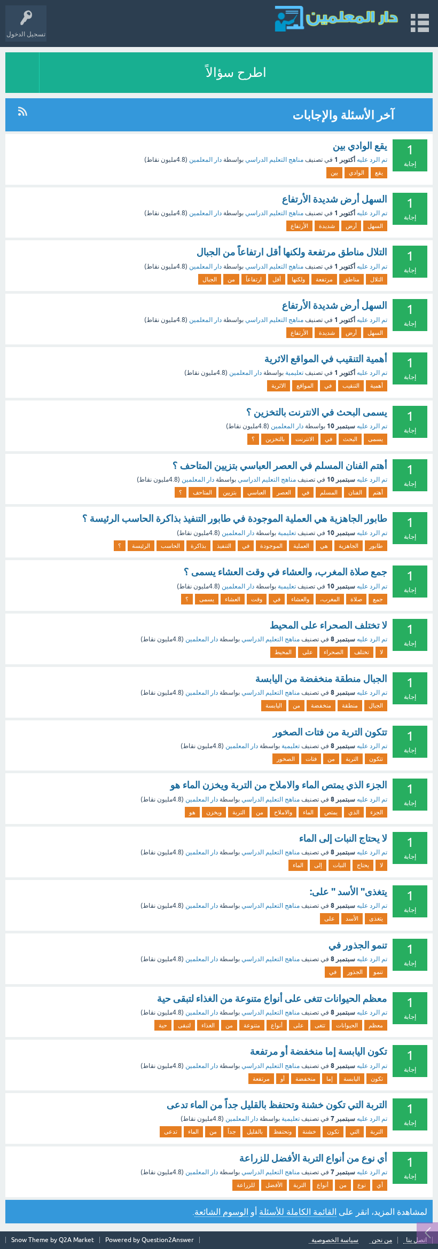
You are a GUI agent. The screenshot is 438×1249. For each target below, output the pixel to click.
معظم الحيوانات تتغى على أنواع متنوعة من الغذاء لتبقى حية (272, 998)
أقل (276, 279)
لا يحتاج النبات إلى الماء (343, 838)
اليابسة (273, 705)
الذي (353, 812)
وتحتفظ (282, 1131)
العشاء (232, 599)
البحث (350, 439)
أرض (351, 226)
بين (334, 172)
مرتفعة (324, 279)
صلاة (356, 599)
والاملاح (283, 812)
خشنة (309, 1131)
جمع (378, 599)
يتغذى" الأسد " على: (348, 891)
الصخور (286, 759)
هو (192, 812)
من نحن (382, 1240)
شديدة (327, 226)
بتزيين (230, 492)
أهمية (376, 385)
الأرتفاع (299, 226)
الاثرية (278, 385)
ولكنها (298, 279)
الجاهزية (348, 546)
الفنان (355, 492)
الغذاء (208, 1025)
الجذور (355, 972)
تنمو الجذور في (357, 945)
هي (324, 546)
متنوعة (252, 1025)
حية (163, 1025)
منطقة (350, 705)
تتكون (376, 759)
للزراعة (246, 1185)
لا (381, 652)
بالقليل (255, 1131)
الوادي (356, 172)
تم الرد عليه (372, 159)
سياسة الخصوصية (334, 1240)
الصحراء (333, 652)
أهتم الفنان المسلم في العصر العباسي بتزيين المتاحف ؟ (280, 465)
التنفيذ (224, 546)
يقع (379, 172)
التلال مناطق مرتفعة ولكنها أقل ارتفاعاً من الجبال (292, 251)
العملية (301, 546)
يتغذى (376, 918)
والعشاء (300, 599)
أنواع (277, 1025)
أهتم (378, 492)
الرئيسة (141, 546)
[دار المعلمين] (336, 18)
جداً (232, 1131)
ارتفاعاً (254, 279)
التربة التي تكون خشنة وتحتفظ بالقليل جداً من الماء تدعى (277, 1104)
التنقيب (350, 385)
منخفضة (321, 705)
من (231, 279)
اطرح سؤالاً (236, 72)
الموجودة (271, 546)
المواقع (305, 385)
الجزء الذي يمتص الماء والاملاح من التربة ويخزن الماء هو (278, 784)
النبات (339, 865)
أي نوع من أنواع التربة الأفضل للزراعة (313, 1158)
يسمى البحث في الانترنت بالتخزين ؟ (316, 412)
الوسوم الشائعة (221, 1211)
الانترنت (304, 439)
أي (380, 1185)
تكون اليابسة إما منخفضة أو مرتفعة (318, 1051)
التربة (352, 759)
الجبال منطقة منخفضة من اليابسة (321, 678)
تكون (377, 1078)
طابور (376, 546)
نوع (361, 1185)
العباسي (256, 492)
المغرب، (330, 599)
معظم (376, 1025)
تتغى (320, 1025)
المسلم (329, 492)
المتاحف (202, 492)
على (307, 652)
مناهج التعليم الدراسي (274, 159)
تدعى (170, 1131)
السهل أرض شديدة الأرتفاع (334, 199)
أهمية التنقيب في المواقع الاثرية (325, 358)
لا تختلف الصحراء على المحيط (328, 625)
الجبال (209, 279)
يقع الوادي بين (360, 145)
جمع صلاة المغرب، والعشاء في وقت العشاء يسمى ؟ (285, 571)
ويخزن (214, 812)
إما (329, 1078)
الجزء (376, 812)
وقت (256, 599)
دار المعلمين (205, 159)
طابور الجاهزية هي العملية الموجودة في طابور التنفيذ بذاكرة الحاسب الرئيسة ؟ (234, 518)
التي (354, 1131)
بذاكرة (198, 546)
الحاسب (170, 546)
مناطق (351, 279)
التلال (376, 279)
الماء (308, 812)
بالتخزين (275, 439)
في (328, 385)
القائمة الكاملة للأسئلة (298, 1211)
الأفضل (274, 1185)
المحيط (283, 652)
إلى (318, 865)
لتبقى (184, 1025)
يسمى (375, 439)
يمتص (331, 812)
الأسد (352, 918)
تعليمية (294, 372)
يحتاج (363, 865)
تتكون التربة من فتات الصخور (330, 731)
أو (282, 1078)
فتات (311, 759)
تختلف (361, 652)
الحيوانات (347, 1025)
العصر (284, 492)
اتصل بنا (416, 1240)
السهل (375, 226)
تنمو (378, 972)
